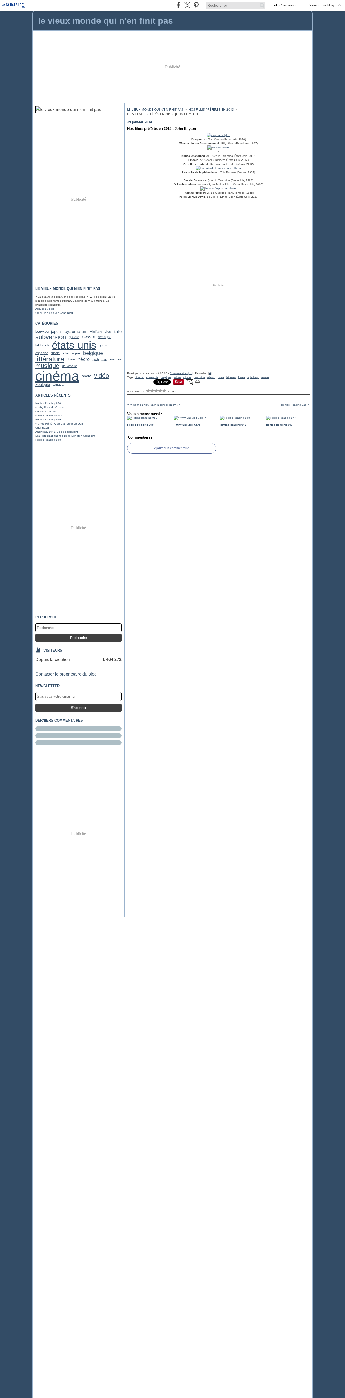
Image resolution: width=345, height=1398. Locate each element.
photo (86, 376)
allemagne (71, 353)
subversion (50, 337)
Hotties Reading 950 (48, 403)
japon (56, 331)
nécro (84, 359)
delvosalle (69, 366)
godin (103, 345)
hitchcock (42, 345)
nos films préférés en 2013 (211, 109)
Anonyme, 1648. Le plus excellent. (57, 431)
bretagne (104, 337)
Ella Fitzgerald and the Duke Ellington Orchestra (65, 435)
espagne (41, 353)
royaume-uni (75, 331)
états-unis (74, 345)
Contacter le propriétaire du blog (66, 674)
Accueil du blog (44, 308)
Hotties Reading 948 (48, 439)
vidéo (101, 376)
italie (118, 332)
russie (55, 353)
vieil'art (96, 331)
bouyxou (42, 331)
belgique (93, 353)
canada (58, 384)
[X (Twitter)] (187, 5)
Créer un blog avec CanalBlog (54, 312)
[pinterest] (196, 5)
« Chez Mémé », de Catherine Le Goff (59, 423)
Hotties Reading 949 (48, 419)
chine (71, 359)
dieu (108, 331)
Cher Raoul (42, 427)
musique (47, 366)
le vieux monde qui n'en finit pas (155, 109)
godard (74, 337)
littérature (49, 359)
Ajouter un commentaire (171, 448)
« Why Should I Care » (49, 407)
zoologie (42, 385)
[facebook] (178, 5)
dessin (88, 337)
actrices (99, 359)
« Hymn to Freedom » (48, 415)
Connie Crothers (45, 411)
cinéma (57, 376)
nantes (116, 359)
